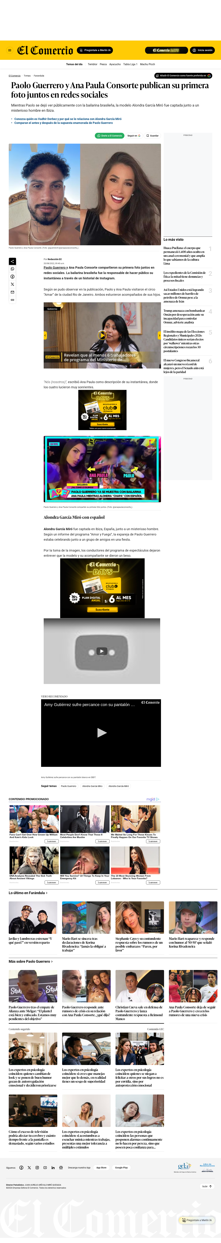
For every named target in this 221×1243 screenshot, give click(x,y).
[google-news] (61, 1168)
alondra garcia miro (92, 786)
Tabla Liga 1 (130, 64)
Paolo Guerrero (68, 786)
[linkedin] (53, 1168)
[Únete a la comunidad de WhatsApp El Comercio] (109, 136)
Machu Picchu (148, 64)
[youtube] (45, 1168)
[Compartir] (12, 261)
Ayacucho (115, 64)
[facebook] (21, 1168)
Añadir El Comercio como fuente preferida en (183, 75)
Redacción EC (55, 259)
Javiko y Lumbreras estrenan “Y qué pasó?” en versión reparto (30, 940)
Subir (205, 1186)
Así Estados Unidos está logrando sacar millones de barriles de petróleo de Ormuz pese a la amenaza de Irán (184, 295)
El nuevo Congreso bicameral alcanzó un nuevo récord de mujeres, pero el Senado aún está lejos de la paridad (184, 366)
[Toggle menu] (9, 50)
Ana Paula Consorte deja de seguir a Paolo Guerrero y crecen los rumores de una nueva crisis (192, 1011)
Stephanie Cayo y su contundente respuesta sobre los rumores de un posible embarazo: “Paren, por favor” (139, 944)
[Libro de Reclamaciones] (207, 1167)
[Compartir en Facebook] (12, 276)
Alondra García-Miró (119, 786)
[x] (29, 1168)
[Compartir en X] (12, 284)
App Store (101, 1167)
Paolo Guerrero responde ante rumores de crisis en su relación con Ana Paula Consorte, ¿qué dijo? (86, 1011)
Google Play (121, 1167)
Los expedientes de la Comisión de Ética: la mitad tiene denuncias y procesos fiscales (185, 276)
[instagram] (37, 1168)
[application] (101, 733)
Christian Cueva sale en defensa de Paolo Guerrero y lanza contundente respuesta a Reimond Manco (139, 1013)
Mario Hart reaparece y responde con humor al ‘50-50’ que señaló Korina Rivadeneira (192, 942)
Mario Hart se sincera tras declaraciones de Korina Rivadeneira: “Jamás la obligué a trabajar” (84, 944)
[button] (101, 733)
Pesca (103, 64)
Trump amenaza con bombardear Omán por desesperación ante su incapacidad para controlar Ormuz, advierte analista (184, 316)
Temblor (92, 64)
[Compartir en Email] (12, 292)
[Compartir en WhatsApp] (12, 269)
